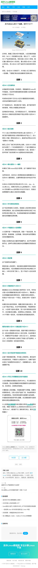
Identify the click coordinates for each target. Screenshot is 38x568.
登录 (25, 533)
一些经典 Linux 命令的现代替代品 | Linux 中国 (16, 509)
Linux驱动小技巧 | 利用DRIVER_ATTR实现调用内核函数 (19, 506)
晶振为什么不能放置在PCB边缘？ (10, 485)
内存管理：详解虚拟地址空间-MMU (13, 512)
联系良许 (13, 554)
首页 (3, 7)
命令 (16, 464)
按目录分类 (21, 560)
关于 (28, 7)
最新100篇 (28, 560)
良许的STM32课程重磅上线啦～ (12, 500)
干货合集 (14, 11)
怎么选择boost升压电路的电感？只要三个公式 (14, 490)
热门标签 (14, 560)
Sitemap (23, 566)
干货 (13, 7)
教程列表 (9, 560)
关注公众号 (24, 554)
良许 (7, 470)
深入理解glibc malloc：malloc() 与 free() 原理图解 (17, 516)
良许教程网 (11, 404)
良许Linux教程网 (6, 11)
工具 (18, 7)
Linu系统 (30, 404)
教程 (8, 7)
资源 (23, 7)
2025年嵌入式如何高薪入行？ (11, 503)
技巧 (20, 464)
